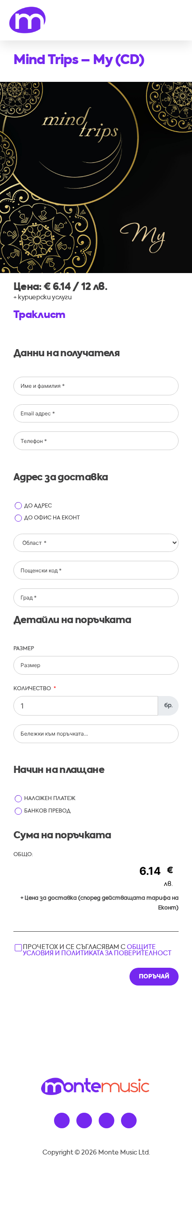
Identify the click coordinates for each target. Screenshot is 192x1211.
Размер (23, 649)
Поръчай (154, 977)
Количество (32, 689)
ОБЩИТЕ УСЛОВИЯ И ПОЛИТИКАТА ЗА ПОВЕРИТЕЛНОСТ (97, 950)
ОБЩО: (23, 854)
